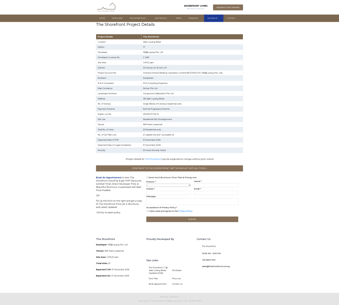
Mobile (150, 189)
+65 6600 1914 (208, 260)
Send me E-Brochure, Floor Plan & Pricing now (173, 177)
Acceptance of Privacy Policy (161, 207)
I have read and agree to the (170, 211)
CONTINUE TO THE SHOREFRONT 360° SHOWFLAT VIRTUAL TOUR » (169, 168)
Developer (117, 18)
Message (151, 196)
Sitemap (164, 297)
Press (179, 18)
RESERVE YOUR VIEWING (228, 7)
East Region (161, 18)
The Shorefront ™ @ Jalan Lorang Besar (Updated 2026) (158, 270)
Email (197, 189)
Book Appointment (158, 284)
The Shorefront (138, 18)
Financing (194, 18)
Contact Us (177, 284)
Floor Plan (153, 278)
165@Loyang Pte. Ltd (177, 301)
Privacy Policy (185, 211)
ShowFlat (213, 18)
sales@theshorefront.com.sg (216, 266)
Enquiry (151, 182)
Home (102, 18)
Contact (231, 18)
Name (198, 181)
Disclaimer (174, 297)
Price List (176, 278)
